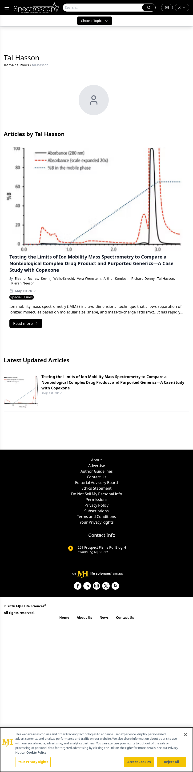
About (96, 460)
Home (9, 65)
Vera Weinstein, (89, 278)
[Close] (185, 735)
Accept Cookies (139, 762)
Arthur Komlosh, (116, 278)
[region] (96, 749)
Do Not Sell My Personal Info (96, 494)
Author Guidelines (96, 471)
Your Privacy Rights (97, 522)
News (104, 617)
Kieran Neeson (23, 283)
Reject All (171, 762)
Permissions (97, 499)
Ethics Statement (96, 488)
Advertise (96, 465)
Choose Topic (91, 20)
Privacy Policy (96, 505)
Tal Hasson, (166, 278)
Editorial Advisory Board (96, 482)
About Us (84, 617)
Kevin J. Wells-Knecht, (58, 278)
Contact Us (96, 477)
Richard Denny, (143, 278)
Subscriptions (96, 510)
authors (23, 65)
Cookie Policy (36, 752)
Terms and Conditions (96, 516)
